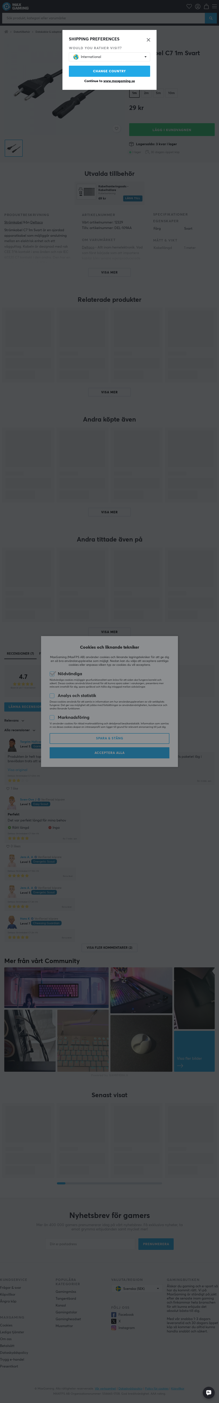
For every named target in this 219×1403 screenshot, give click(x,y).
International (91, 57)
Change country (109, 71)
